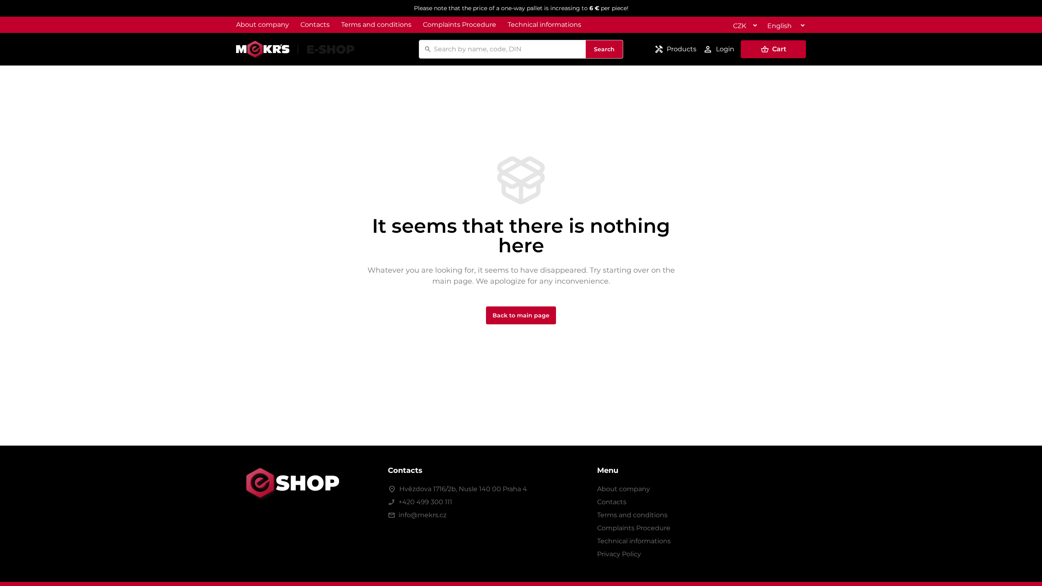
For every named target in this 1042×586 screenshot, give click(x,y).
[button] (773, 49)
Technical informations (544, 24)
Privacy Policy (619, 554)
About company (262, 24)
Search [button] (604, 49)
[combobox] (508, 49)
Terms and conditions (376, 24)
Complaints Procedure (459, 24)
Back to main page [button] (521, 315)
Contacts (315, 24)
